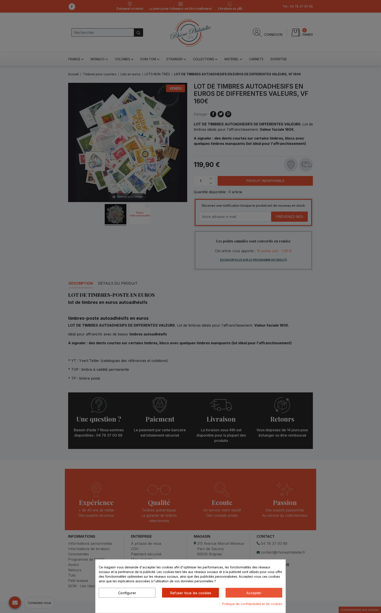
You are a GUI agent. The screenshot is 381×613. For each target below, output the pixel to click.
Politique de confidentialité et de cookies (252, 604)
